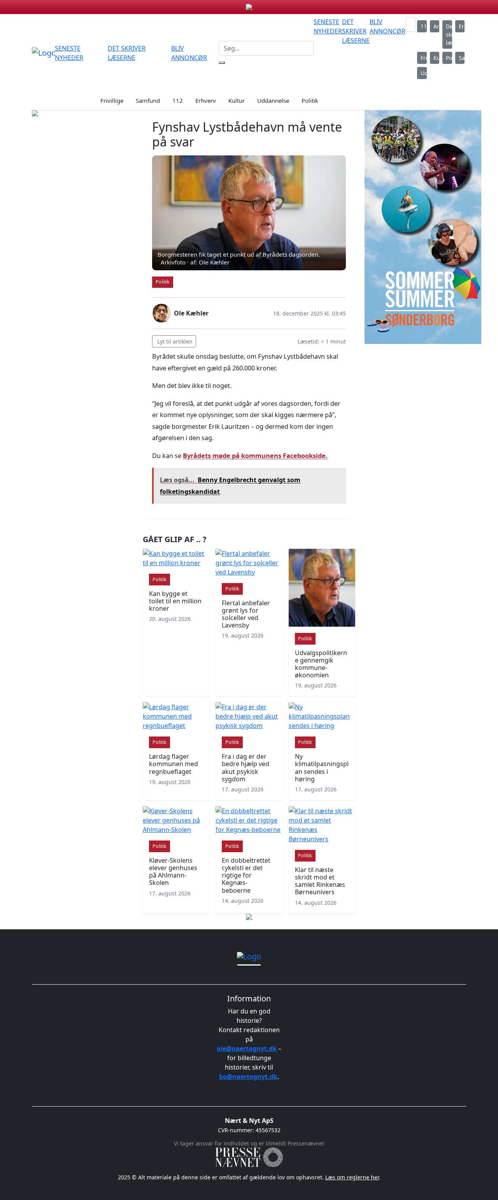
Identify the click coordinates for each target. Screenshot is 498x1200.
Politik (449, 58)
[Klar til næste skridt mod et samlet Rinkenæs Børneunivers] (322, 825)
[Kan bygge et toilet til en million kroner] (176, 558)
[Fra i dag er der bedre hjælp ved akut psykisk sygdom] (249, 716)
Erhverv (462, 26)
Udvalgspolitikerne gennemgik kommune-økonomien (321, 664)
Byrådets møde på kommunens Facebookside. (255, 455)
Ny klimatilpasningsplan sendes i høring (322, 767)
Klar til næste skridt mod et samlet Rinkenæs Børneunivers (320, 881)
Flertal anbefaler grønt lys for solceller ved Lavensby (246, 614)
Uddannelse (424, 73)
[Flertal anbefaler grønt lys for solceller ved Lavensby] (249, 563)
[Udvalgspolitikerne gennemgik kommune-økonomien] (322, 588)
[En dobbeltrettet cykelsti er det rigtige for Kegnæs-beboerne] (249, 820)
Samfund (462, 58)
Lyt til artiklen (175, 341)
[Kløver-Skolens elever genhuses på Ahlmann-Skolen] (176, 820)
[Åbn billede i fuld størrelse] (249, 212)
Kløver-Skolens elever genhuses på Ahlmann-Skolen (173, 871)
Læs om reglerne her (352, 1177)
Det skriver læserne (449, 34)
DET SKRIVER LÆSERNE (356, 31)
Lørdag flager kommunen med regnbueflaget (173, 763)
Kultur (436, 58)
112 (424, 26)
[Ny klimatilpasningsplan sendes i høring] (322, 716)
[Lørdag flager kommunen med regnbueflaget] (176, 716)
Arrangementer (436, 26)
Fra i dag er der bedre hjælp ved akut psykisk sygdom (245, 767)
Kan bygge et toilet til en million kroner (175, 601)
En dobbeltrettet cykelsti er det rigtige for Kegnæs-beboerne (246, 875)
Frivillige (424, 58)
